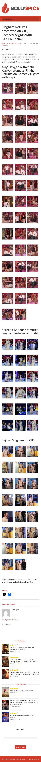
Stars (12, 43)
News (8, 43)
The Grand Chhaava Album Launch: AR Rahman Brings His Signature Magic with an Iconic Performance (24, 702)
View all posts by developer (11, 620)
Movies (4, 43)
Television (18, 43)
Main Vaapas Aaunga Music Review (21, 690)
